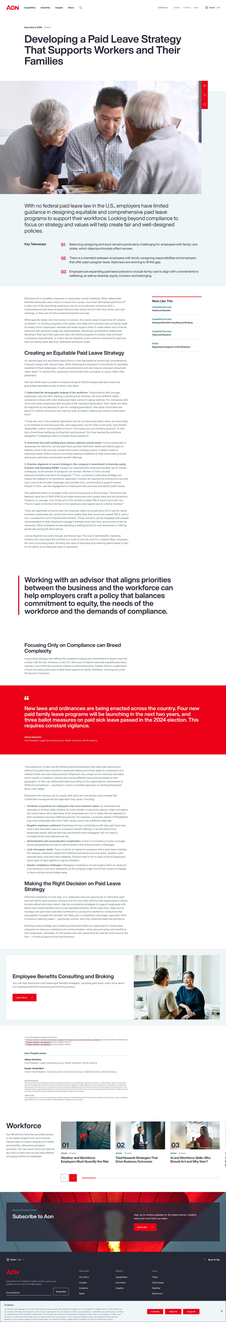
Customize (155, 1311)
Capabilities (29, 7)
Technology (158, 1282)
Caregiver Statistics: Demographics (38, 1042)
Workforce (157, 1293)
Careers (177, 7)
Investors (187, 7)
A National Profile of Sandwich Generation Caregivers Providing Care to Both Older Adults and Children (63, 1040)
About (71, 7)
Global (214, 7)
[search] (80, 7)
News (196, 7)
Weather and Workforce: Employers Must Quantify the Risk (85, 1159)
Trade (155, 1277)
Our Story (84, 1277)
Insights (59, 7)
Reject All (173, 1311)
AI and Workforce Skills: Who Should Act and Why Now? (190, 1159)
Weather (156, 1288)
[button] (24, 997)
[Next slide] (73, 1178)
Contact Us (163, 7)
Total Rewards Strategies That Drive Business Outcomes (137, 1159)
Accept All (191, 1311)
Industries (45, 7)
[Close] (222, 1311)
